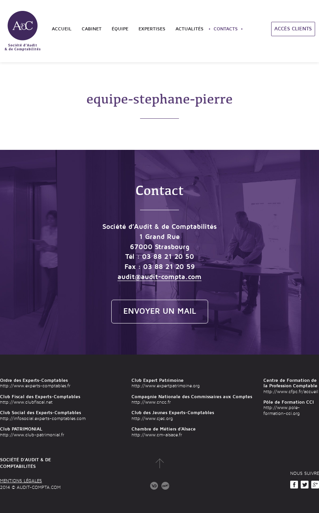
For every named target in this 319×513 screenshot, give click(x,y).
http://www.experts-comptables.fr (35, 385)
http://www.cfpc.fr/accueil (290, 391)
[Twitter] (304, 484)
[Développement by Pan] (165, 486)
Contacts (226, 29)
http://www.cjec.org (152, 418)
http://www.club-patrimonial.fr (32, 434)
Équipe (120, 29)
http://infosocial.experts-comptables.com (43, 418)
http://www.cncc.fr (151, 402)
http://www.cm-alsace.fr (156, 434)
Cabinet (92, 29)
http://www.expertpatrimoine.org (165, 385)
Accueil (62, 29)
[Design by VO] (154, 486)
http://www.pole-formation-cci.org (281, 410)
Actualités (189, 29)
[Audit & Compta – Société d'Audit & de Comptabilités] (23, 31)
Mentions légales (21, 480)
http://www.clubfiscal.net (26, 402)
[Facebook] (294, 484)
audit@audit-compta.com (159, 277)
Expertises (151, 29)
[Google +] (315, 484)
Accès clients (293, 29)
